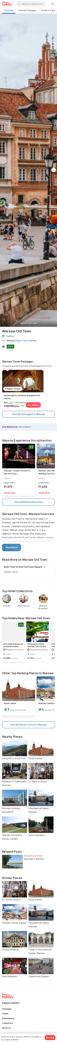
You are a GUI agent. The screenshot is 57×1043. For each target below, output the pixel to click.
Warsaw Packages (27, 10)
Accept (50, 1037)
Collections (7, 1023)
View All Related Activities (28, 502)
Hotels (5, 1013)
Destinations (8, 1018)
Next (53, 170)
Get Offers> (33, 405)
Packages (6, 1008)
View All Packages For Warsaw (28, 414)
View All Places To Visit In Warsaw (28, 724)
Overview (8, 10)
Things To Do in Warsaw (25, 340)
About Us (6, 1027)
